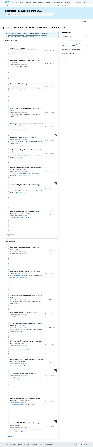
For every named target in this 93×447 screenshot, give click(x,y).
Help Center (59, 2)
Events (53, 2)
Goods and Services (23, 137)
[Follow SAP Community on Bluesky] (81, 444)
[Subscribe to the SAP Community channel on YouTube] (84, 444)
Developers (41, 2)
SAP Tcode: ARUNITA (23, 49)
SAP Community (8, 5)
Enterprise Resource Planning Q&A (18, 51)
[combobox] (36, 14)
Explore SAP (79, 2)
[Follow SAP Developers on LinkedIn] (87, 444)
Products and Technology (25, 2)
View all (10, 235)
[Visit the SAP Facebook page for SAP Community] (79, 444)
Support (41, 444)
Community (14, 2)
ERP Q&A (39, 5)
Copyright (19, 444)
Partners (48, 2)
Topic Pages (67, 2)
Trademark (34, 444)
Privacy (6, 444)
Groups (35, 2)
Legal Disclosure (27, 444)
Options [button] (83, 21)
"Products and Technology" (33, 35)
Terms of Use (13, 444)
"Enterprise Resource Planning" (16, 35)
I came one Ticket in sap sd (25, 84)
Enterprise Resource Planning (30, 5)
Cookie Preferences (48, 444)
